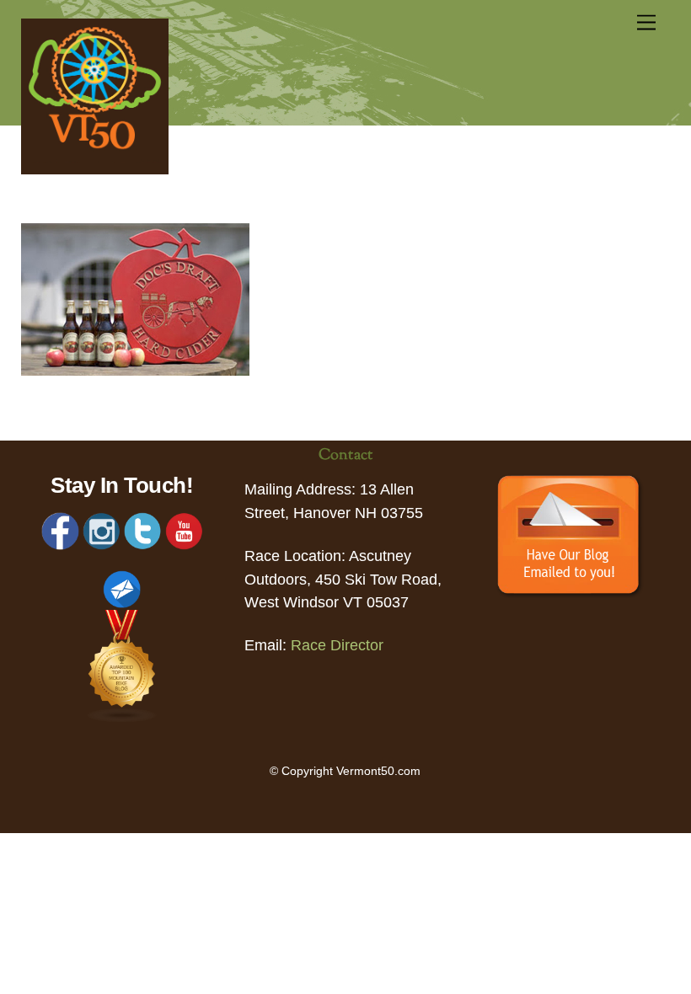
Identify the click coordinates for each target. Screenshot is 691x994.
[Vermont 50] (95, 169)
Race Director (337, 645)
